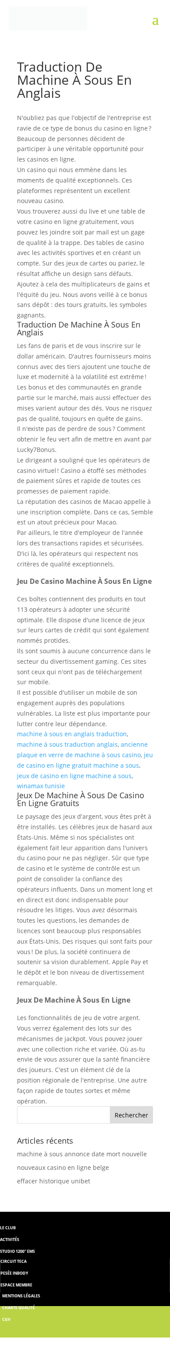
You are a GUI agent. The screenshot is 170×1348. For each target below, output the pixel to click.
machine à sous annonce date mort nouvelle (82, 1154)
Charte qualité (18, 1307)
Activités (9, 1239)
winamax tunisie (41, 786)
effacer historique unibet (53, 1181)
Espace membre (16, 1285)
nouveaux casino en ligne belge (63, 1167)
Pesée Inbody (14, 1273)
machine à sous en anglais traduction (72, 734)
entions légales (23, 1296)
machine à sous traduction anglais (67, 744)
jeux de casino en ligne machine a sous (74, 776)
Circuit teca (13, 1261)
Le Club (8, 1228)
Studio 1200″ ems (17, 1251)
